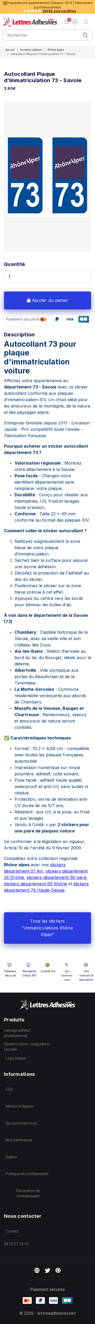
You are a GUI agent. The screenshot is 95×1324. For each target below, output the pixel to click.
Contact (12, 1231)
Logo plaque (16, 1058)
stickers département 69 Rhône (35, 883)
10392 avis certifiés (59, 11)
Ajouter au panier (49, 300)
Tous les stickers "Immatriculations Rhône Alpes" (47, 927)
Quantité (14, 264)
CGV (9, 1089)
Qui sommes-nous (21, 1123)
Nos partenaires (19, 1140)
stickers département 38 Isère (56, 877)
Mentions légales (20, 1106)
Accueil (10, 49)
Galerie (11, 1157)
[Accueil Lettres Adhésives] (30, 21)
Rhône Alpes (56, 49)
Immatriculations (31, 49)
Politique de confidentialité (27, 1174)
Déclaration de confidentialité (28, 1193)
